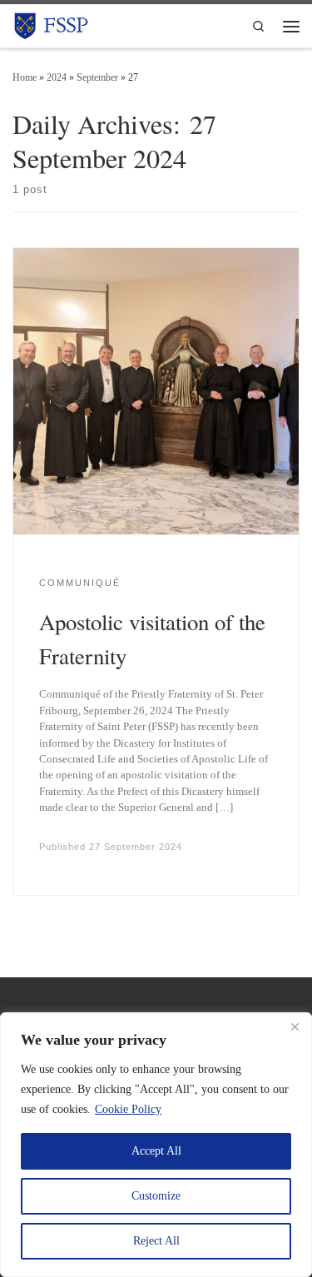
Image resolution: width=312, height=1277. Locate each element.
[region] (156, 1144)
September (97, 77)
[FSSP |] (51, 23)
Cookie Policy (128, 1109)
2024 (57, 77)
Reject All (156, 1241)
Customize (156, 1196)
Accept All (156, 1151)
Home (24, 77)
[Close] (295, 1026)
